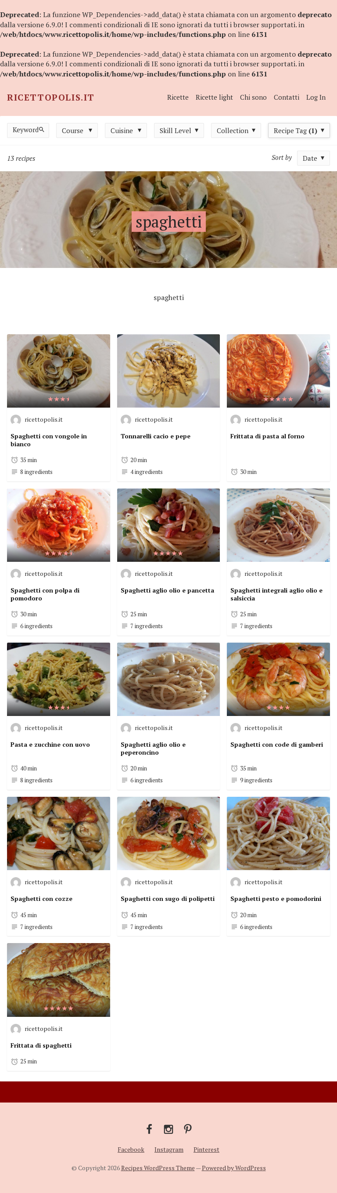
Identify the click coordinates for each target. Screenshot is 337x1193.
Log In (316, 97)
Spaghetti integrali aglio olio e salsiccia (276, 594)
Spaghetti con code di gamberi (276, 744)
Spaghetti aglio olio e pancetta (167, 590)
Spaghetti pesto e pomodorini (275, 898)
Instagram (168, 1149)
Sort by (282, 157)
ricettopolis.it (44, 419)
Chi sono (253, 97)
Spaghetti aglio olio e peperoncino (153, 748)
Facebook (131, 1149)
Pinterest (206, 1149)
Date (310, 158)
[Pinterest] (188, 1128)
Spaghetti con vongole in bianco (49, 440)
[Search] (43, 129)
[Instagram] (168, 1128)
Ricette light (214, 97)
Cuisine (122, 130)
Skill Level (175, 130)
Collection (232, 130)
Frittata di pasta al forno (267, 436)
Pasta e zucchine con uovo (50, 744)
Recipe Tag (295, 130)
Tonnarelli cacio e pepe (155, 436)
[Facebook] (149, 1128)
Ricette (178, 97)
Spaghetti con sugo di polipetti (168, 898)
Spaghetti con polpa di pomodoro (45, 594)
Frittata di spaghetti (41, 1045)
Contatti (286, 97)
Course (72, 130)
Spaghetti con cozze (41, 898)
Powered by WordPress (234, 1168)
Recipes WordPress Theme (158, 1168)
